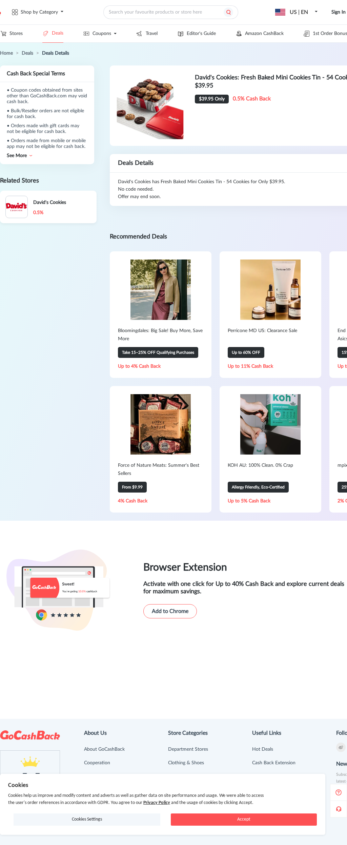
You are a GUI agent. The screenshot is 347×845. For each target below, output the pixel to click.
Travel (152, 33)
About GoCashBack (104, 749)
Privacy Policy (156, 802)
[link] (6, 53)
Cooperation (97, 763)
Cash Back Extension (273, 763)
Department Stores (188, 749)
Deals (57, 33)
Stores (16, 33)
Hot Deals (262, 749)
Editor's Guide (201, 33)
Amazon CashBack (264, 33)
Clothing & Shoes (186, 763)
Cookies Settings (87, 819)
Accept (243, 819)
